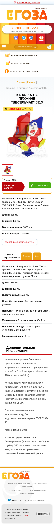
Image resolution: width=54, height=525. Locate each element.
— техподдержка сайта (28, 500)
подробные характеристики (19, 242)
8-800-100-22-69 (27, 28)
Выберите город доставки (28, 2)
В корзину (43, 185)
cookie (25, 515)
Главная (21, 82)
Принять (43, 514)
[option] (27, 135)
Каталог (31, 82)
